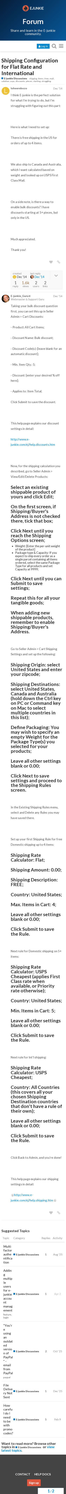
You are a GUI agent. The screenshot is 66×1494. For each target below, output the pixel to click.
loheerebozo (19, 88)
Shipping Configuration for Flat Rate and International (29, 66)
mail (52, 78)
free (47, 78)
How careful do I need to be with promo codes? (8, 1419)
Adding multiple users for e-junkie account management (7, 1290)
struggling (46, 81)
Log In (44, 46)
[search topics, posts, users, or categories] (54, 46)
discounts (20, 81)
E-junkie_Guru (20, 295)
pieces (29, 81)
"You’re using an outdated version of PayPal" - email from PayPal (8, 1349)
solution (5, 81)
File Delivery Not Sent (8, 1391)
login (6, 1317)
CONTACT (22, 1474)
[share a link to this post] (58, 262)
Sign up (34, 1483)
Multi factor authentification (7, 1254)
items (40, 78)
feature (7, 1314)
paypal (6, 1377)
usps (12, 81)
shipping (33, 78)
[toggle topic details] (56, 275)
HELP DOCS (42, 1474)
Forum (33, 21)
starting (36, 81)
